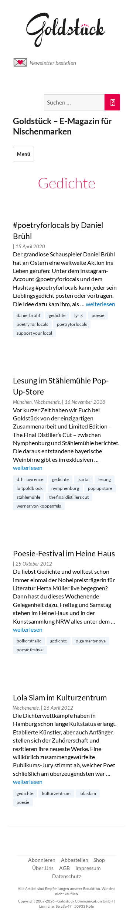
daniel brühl (28, 315)
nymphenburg (65, 488)
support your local (34, 333)
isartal (83, 479)
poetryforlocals (72, 324)
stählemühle (28, 497)
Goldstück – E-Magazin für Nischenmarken (62, 126)
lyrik (78, 315)
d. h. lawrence (30, 479)
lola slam (87, 793)
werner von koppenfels (39, 506)
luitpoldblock (29, 488)
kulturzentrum (56, 793)
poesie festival (30, 649)
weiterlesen (100, 303)
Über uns (43, 868)
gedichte (57, 315)
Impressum (88, 868)
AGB (64, 868)
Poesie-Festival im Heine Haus (64, 553)
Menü (23, 154)
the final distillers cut (69, 497)
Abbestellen (74, 860)
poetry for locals (32, 324)
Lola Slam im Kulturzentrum (60, 697)
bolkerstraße (29, 641)
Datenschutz (66, 876)
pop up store (100, 488)
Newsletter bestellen (53, 62)
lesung (104, 479)
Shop (99, 860)
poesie (98, 315)
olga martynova (91, 641)
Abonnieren (41, 860)
